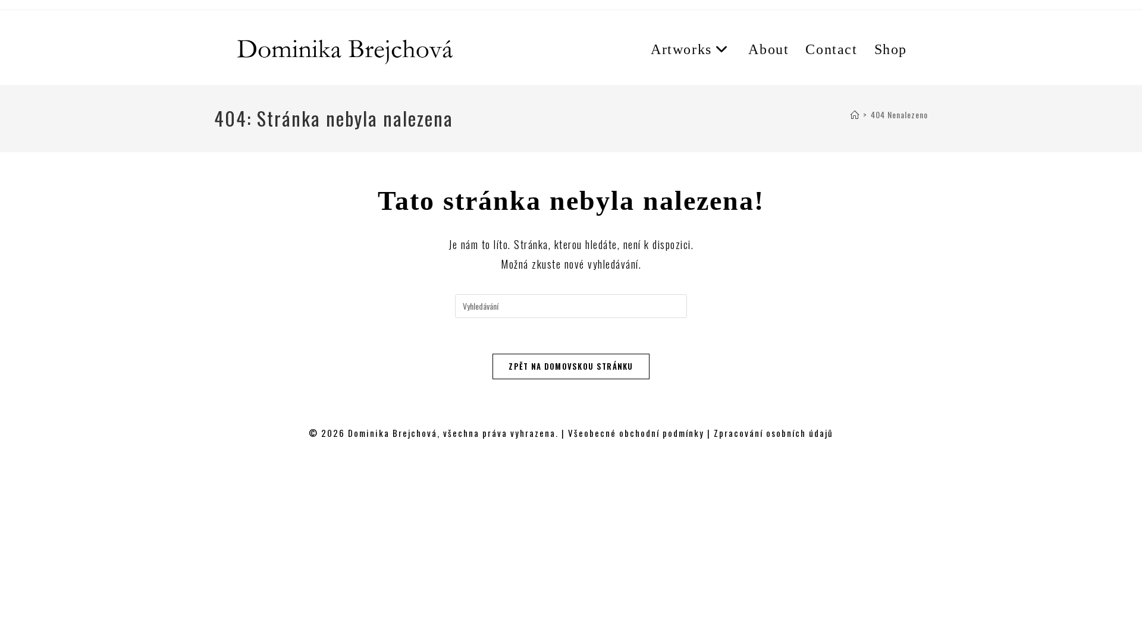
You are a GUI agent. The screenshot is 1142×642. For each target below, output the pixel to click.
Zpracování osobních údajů (773, 432)
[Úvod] (855, 114)
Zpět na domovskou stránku (571, 366)
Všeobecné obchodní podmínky (636, 432)
